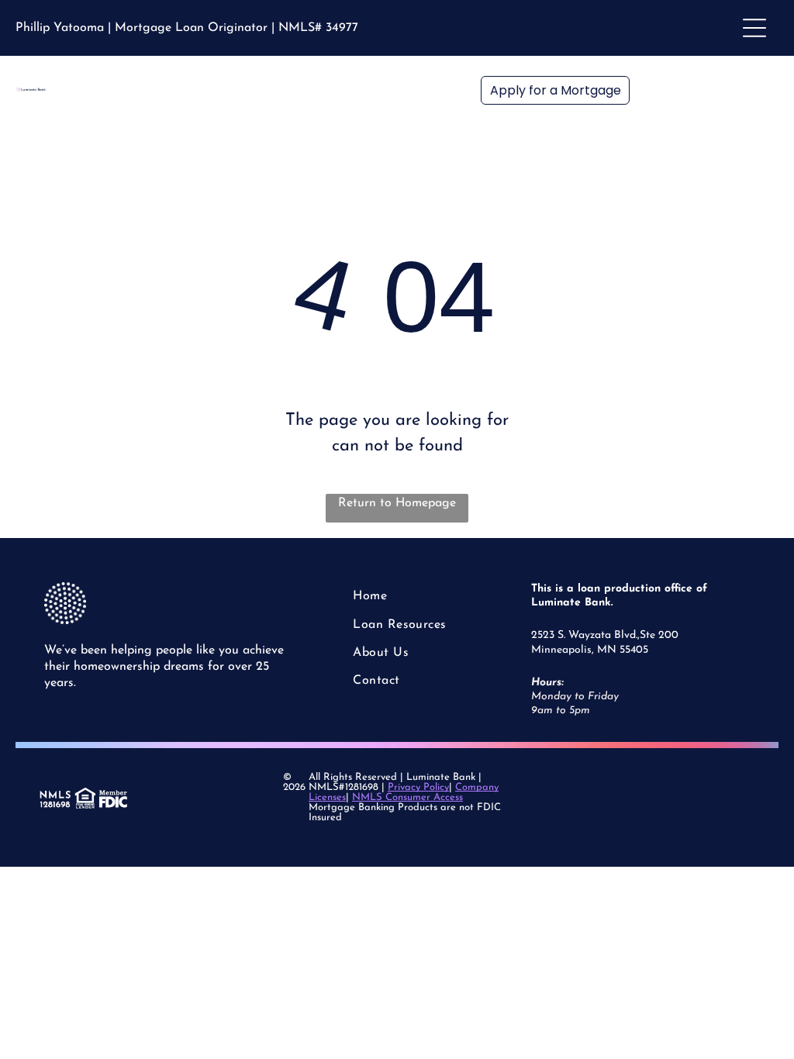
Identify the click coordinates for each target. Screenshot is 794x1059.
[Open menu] (754, 28)
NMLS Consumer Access (407, 797)
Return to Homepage (397, 503)
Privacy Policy (418, 787)
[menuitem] (410, 596)
